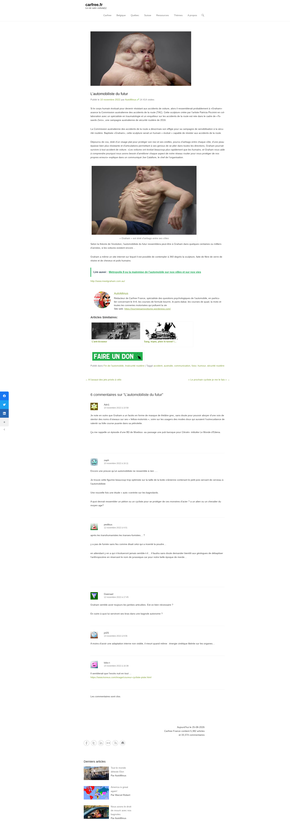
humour (202, 365)
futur (194, 365)
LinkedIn (101, 743)
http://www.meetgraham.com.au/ (107, 281)
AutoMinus (130, 99)
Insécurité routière (134, 365)
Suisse (147, 15)
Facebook (86, 743)
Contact (122, 743)
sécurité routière (215, 365)
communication (182, 365)
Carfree (107, 15)
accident (158, 365)
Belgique (121, 15)
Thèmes (178, 15)
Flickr (108, 743)
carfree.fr (94, 4)
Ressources (162, 15)
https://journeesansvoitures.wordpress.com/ (147, 308)
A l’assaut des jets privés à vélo (103, 379)
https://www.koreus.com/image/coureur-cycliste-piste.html (120, 677)
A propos (192, 15)
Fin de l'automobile (114, 365)
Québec (135, 15)
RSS (115, 743)
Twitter (93, 743)
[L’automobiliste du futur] (157, 58)
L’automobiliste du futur (109, 94)
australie (168, 365)
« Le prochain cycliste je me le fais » (209, 379)
